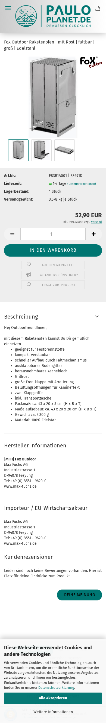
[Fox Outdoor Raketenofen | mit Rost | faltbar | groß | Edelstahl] (53, 97)
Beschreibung (21, 316)
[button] (12, 234)
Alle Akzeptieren (53, 698)
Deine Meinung (79, 595)
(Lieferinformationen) (81, 184)
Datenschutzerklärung (56, 687)
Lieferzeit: (12, 183)
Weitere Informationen (53, 712)
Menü (8, 8)
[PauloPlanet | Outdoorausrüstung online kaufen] (53, 16)
